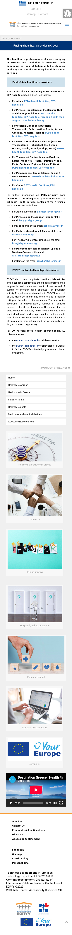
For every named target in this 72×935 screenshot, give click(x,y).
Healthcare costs (17, 407)
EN (39, 9)
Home (11, 377)
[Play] (11, 803)
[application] (36, 790)
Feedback (18, 849)
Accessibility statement (26, 839)
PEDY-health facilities (36, 101)
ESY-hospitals (32, 117)
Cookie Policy (20, 858)
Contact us (18, 825)
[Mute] (55, 803)
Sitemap (31, 14)
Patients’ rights (16, 399)
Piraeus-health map (52, 117)
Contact (43, 14)
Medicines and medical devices (25, 414)
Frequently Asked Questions (28, 830)
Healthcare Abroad (18, 385)
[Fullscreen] (61, 803)
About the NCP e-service (21, 421)
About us (17, 821)
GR (33, 9)
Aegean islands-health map (28, 120)
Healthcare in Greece (19, 392)
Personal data (20, 863)
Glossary (17, 834)
